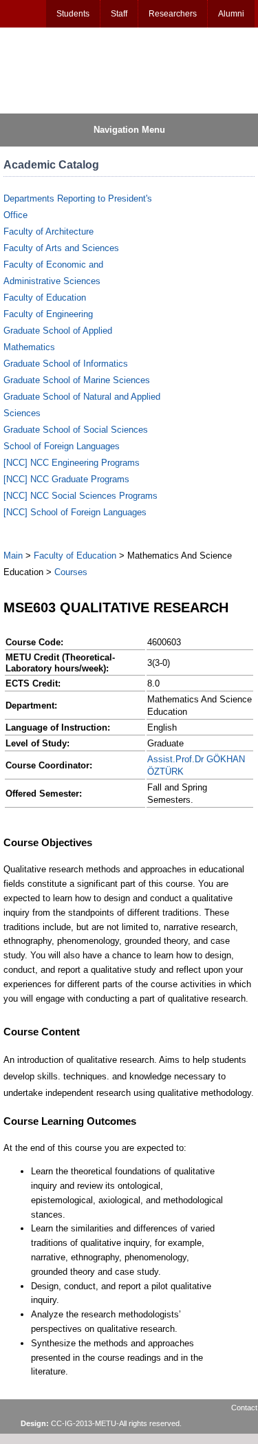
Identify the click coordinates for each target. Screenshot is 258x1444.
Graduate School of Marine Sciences (76, 380)
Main (13, 555)
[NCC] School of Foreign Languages (75, 512)
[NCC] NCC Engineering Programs (71, 462)
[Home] (69, 69)
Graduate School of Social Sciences (75, 429)
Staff (119, 14)
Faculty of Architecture (48, 231)
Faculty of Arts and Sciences (61, 248)
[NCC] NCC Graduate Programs (66, 479)
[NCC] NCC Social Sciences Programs (80, 496)
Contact (244, 1407)
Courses (70, 572)
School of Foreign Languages (61, 446)
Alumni (231, 14)
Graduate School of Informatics (65, 363)
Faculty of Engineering (48, 314)
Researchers (173, 14)
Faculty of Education (44, 297)
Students (72, 14)
